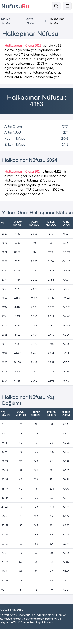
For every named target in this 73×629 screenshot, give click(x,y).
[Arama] (56, 6)
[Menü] (67, 6)
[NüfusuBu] (17, 6)
